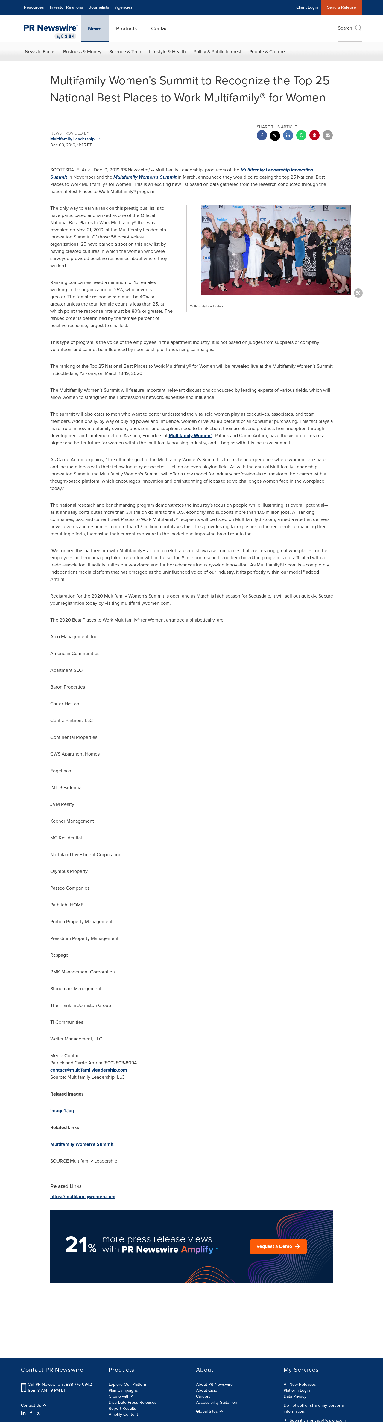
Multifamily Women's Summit (145, 177)
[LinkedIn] (24, 1413)
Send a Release (341, 7)
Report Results (122, 1408)
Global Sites (207, 1412)
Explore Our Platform (128, 1384)
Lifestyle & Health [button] (167, 51)
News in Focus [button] (40, 51)
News (95, 28)
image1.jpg (62, 1110)
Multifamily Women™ (190, 435)
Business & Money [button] (82, 51)
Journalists (99, 7)
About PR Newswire (214, 1384)
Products (126, 28)
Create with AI (121, 1396)
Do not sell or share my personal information (314, 1408)
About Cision (208, 1390)
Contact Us (31, 1406)
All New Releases (300, 1384)
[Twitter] (38, 1413)
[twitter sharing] (275, 136)
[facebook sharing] (262, 136)
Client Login (307, 7)
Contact (160, 28)
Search (345, 28)
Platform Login (297, 1390)
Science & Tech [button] (125, 51)
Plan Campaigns (123, 1390)
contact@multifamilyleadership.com (88, 1069)
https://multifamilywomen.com (82, 1196)
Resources (34, 7)
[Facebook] (31, 1413)
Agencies (124, 7)
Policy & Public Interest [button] (217, 51)
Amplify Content (123, 1414)
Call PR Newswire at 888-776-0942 (60, 1384)
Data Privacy (295, 1396)
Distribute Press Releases (132, 1402)
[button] (276, 250)
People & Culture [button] (267, 51)
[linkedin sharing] (288, 136)
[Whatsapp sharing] (301, 136)
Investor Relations (66, 7)
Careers (203, 1396)
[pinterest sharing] (314, 136)
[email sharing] (328, 136)
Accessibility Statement (217, 1402)
